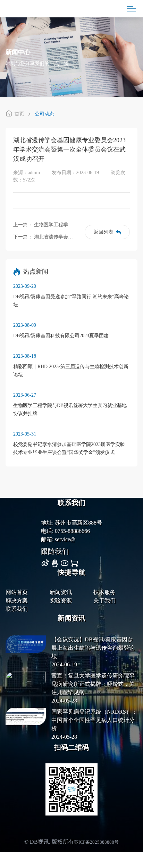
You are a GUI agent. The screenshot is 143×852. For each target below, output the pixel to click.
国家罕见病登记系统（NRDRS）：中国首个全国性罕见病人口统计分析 (94, 720)
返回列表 (103, 232)
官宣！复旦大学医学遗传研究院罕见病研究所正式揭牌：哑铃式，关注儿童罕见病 (93, 684)
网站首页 (17, 592)
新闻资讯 (61, 592)
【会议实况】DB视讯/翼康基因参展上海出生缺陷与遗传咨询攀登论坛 (93, 647)
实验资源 (61, 600)
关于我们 (104, 600)
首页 (19, 113)
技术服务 (104, 592)
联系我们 (17, 609)
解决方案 (17, 600)
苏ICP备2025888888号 (96, 842)
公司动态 (44, 113)
